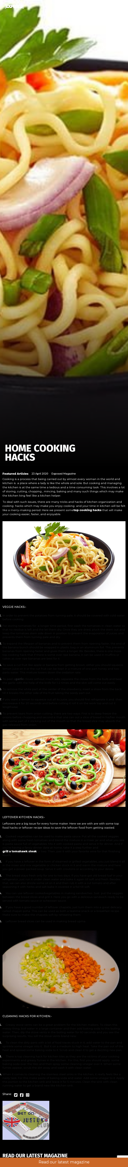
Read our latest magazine (64, 1162)
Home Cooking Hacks (40, 453)
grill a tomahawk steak (19, 851)
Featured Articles (15, 473)
